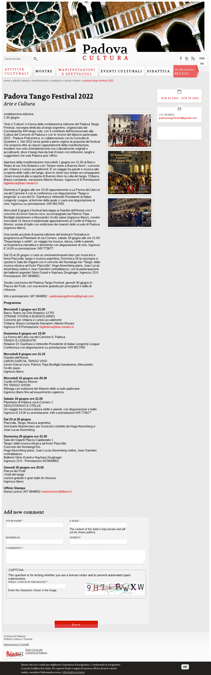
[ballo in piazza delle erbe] (129, 225)
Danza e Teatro (72, 80)
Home (7, 80)
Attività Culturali (21, 80)
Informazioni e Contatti (16, 644)
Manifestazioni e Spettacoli (76, 72)
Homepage (13, 537)
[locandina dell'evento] (129, 192)
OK (185, 666)
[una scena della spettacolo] (129, 145)
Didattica (158, 71)
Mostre (44, 71)
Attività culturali (17, 71)
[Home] (105, 62)
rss (193, 58)
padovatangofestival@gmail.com (72, 296)
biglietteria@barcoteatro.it (21, 183)
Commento (14, 548)
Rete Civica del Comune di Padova (36, 651)
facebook (180, 58)
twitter (187, 58)
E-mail (75, 520)
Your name (14, 520)
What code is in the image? (28, 582)
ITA (202, 63)
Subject (75, 537)
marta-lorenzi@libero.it (56, 491)
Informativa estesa (73, 672)
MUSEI (184, 72)
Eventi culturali (121, 71)
